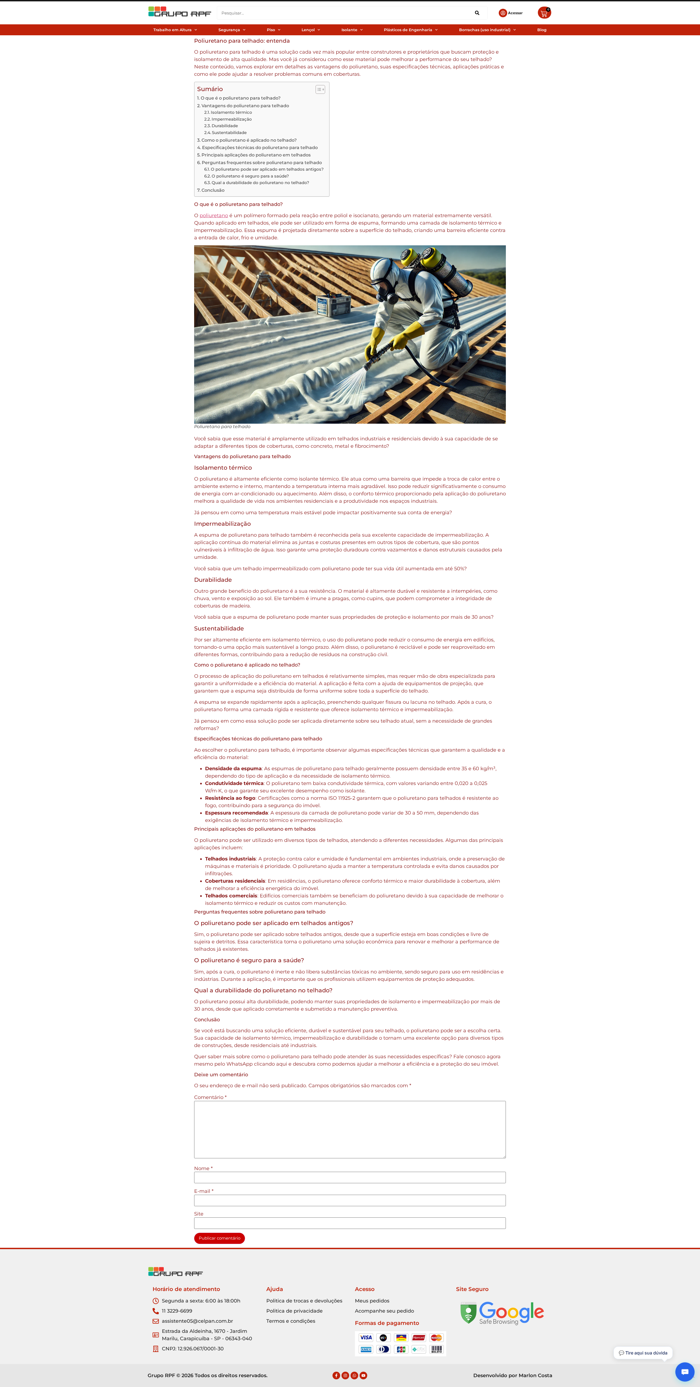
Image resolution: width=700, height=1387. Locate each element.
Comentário (210, 1097)
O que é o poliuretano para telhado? (241, 98)
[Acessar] (503, 13)
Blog (542, 29)
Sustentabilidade (229, 132)
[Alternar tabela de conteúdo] (317, 89)
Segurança (229, 29)
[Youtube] (363, 1375)
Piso (271, 29)
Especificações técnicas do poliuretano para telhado (260, 147)
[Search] (477, 12)
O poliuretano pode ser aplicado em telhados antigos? (267, 169)
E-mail (204, 1191)
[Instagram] (345, 1375)
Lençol (308, 29)
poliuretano (214, 216)
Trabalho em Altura (172, 29)
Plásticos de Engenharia (408, 29)
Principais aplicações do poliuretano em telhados (256, 155)
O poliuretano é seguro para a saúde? (250, 176)
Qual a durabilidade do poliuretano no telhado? (260, 182)
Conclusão (213, 190)
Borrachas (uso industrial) (485, 29)
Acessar (515, 13)
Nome (203, 1168)
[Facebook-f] (336, 1375)
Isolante (349, 29)
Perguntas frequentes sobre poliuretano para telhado (262, 162)
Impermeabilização (232, 119)
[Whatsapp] (354, 1375)
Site (198, 1213)
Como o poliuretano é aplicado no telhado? (249, 140)
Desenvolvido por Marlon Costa (512, 1376)
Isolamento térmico (231, 112)
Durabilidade (225, 125)
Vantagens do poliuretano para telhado (245, 105)
